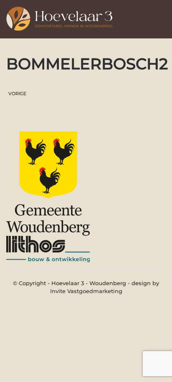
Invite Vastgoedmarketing (86, 291)
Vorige (17, 93)
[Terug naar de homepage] (62, 16)
